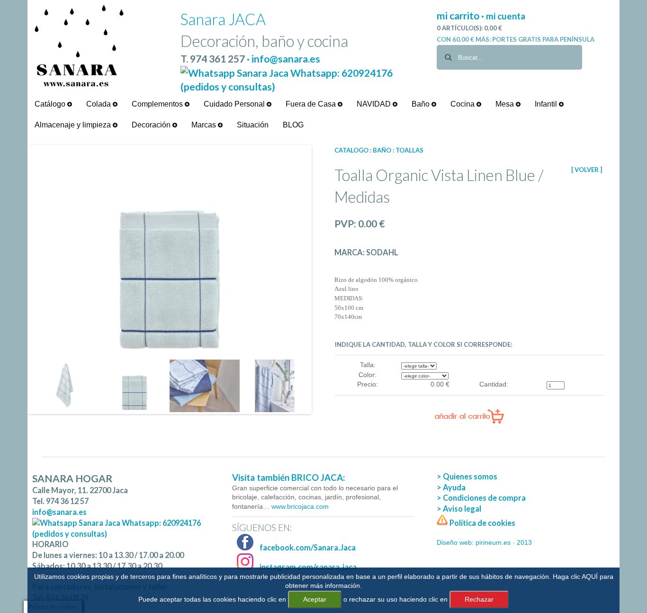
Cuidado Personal (235, 104)
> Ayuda (451, 487)
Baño (421, 104)
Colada (99, 104)
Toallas (409, 150)
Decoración (152, 125)
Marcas (204, 125)
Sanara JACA (223, 19)
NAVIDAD (375, 104)
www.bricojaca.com (299, 506)
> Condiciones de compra (481, 497)
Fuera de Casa (312, 104)
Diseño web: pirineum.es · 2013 (484, 542)
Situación (253, 125)
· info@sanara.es (283, 58)
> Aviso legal (459, 508)
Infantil (547, 104)
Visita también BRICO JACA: (288, 477)
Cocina (463, 104)
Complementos (158, 104)
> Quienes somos (467, 476)
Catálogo (51, 104)
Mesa (505, 104)
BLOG (293, 125)
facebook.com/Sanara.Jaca (307, 547)
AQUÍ (590, 576)
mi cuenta (505, 15)
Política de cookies (481, 522)
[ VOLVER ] (586, 169)
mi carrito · (461, 15)
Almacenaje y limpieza (74, 125)
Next (324, 279)
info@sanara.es (59, 511)
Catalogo (351, 150)
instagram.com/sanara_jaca (307, 566)
